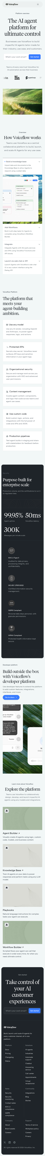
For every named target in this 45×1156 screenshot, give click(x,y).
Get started (34, 57)
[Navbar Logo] (11, 4)
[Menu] (37, 4)
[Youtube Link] (14, 1142)
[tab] (22, 166)
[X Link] (5, 1142)
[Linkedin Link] (10, 1142)
